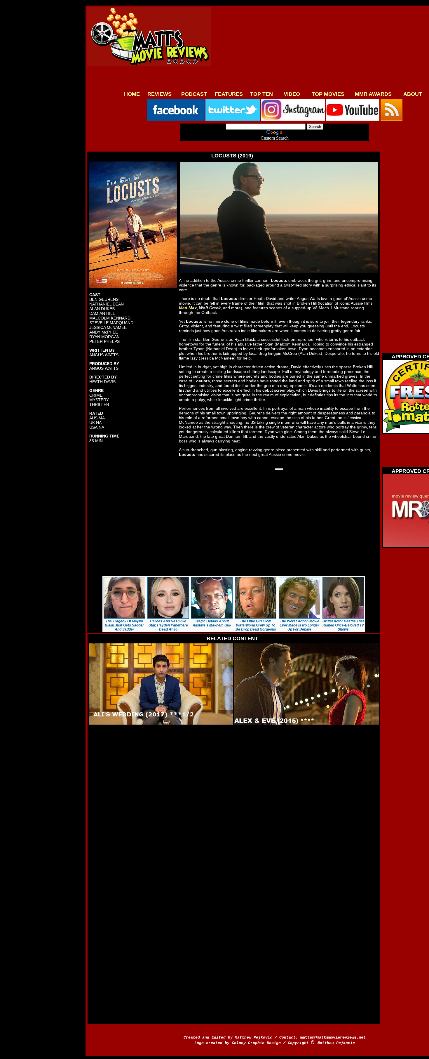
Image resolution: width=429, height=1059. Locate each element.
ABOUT (412, 94)
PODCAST (194, 94)
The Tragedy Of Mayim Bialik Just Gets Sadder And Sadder (124, 625)
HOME (132, 94)
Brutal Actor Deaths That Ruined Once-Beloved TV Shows (343, 625)
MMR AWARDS (373, 94)
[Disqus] (232, 800)
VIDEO (292, 94)
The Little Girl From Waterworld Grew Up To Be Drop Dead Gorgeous (256, 625)
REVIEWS (159, 94)
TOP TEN (261, 94)
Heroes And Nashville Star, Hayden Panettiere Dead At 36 (168, 625)
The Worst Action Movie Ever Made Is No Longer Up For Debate (299, 625)
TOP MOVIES (328, 94)
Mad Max (188, 307)
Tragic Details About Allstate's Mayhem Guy (212, 623)
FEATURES (229, 94)
